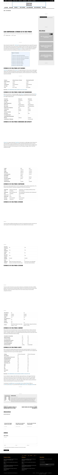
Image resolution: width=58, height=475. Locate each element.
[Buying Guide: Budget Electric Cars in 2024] (9, 419)
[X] (8, 3)
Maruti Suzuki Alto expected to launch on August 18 (29, 407)
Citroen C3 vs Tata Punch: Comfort (17, 63)
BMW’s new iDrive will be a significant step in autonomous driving (11, 462)
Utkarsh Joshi (8, 35)
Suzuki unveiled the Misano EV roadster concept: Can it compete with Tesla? (10, 469)
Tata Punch (17, 45)
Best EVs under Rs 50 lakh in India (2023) (31, 424)
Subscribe (47, 464)
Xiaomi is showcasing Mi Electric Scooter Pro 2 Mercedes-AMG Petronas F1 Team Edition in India (11, 459)
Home (4, 10)
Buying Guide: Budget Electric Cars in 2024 (8, 424)
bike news (12, 383)
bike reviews (21, 383)
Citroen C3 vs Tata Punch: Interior (17, 61)
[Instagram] (28, 455)
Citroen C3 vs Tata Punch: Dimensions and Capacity (20, 58)
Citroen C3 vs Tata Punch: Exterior (17, 62)
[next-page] (5, 429)
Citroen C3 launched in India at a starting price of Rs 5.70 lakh (10, 407)
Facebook (10, 384)
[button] (51, 0)
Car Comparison (8, 10)
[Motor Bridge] (29, 4)
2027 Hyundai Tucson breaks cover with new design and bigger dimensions (46, 56)
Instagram (31, 455)
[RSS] (6, 3)
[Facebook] (4, 3)
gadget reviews (31, 384)
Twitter (6, 384)
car (8, 383)
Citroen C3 (20, 48)
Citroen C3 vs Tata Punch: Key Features (18, 55)
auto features (27, 383)
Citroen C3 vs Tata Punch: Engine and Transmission (20, 56)
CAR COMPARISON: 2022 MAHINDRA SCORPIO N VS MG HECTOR (19, 373)
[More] (48, 390)
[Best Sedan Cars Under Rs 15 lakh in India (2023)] (20, 419)
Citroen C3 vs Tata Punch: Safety (17, 65)
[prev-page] (4, 429)
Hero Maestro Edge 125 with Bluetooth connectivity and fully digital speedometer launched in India (11, 466)
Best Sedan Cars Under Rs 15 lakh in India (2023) (20, 424)
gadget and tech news (24, 384)
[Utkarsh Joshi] (4, 35)
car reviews (17, 383)
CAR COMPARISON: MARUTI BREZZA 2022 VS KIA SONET (17, 89)
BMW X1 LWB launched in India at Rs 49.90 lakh (46, 37)
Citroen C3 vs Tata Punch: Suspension (18, 59)
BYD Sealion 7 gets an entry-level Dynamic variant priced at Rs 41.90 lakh (46, 46)
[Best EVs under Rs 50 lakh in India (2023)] (32, 419)
